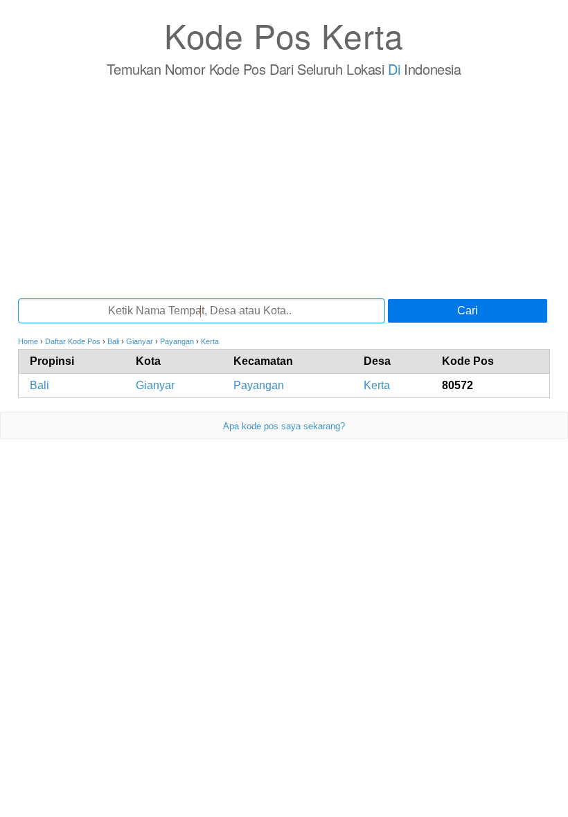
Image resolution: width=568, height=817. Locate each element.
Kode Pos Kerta (284, 35)
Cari (467, 310)
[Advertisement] (284, 188)
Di (394, 69)
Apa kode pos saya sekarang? (284, 426)
